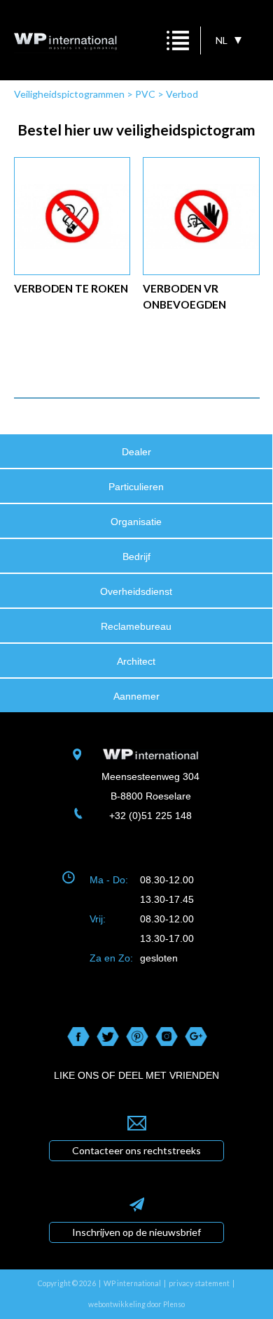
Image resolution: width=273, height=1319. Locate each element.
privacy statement (199, 1283)
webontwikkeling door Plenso (136, 1304)
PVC (145, 94)
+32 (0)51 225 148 (150, 815)
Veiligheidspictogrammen (69, 94)
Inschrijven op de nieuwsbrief (136, 1232)
